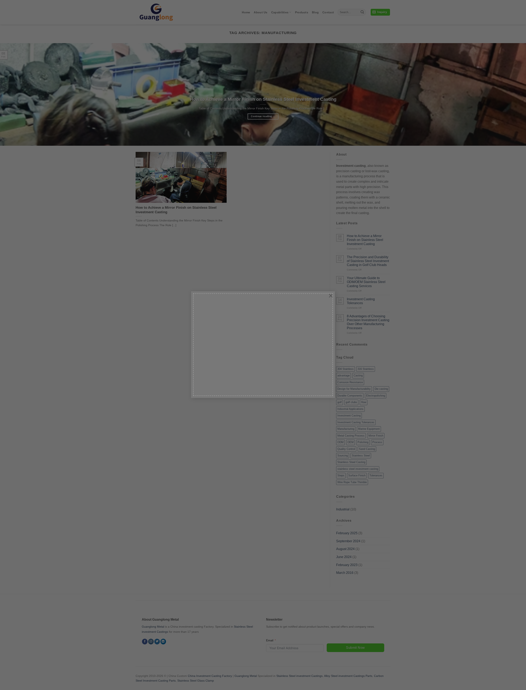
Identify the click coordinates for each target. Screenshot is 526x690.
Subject (210, 340)
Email (209, 322)
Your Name (212, 303)
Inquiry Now (219, 389)
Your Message (214, 358)
